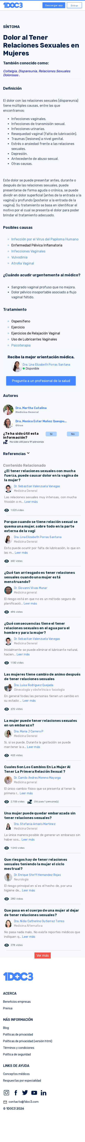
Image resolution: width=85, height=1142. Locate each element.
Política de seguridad (17, 1054)
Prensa (7, 1008)
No (73, 434)
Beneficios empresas (17, 1002)
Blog (6, 1028)
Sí (51, 434)
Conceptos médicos (16, 1074)
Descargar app (54, 5)
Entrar (74, 5)
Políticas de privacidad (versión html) (27, 1041)
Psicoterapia (21, 345)
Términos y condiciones (18, 1048)
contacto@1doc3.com (21, 1102)
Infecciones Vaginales (28, 251)
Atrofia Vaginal (22, 263)
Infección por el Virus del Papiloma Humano (44, 239)
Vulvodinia (19, 257)
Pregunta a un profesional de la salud (41, 381)
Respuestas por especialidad (22, 1080)
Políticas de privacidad (18, 1034)
